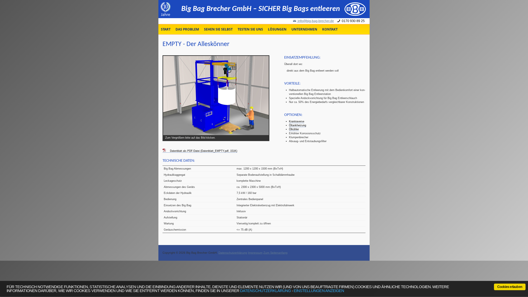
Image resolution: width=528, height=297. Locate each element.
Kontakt (330, 29)
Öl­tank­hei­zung (297, 125)
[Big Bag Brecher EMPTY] (216, 95)
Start (166, 29)
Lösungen (277, 29)
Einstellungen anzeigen (319, 290)
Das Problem (187, 29)
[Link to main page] (355, 9)
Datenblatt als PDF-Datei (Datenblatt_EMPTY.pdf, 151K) (203, 150)
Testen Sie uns (250, 29)
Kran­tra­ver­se (296, 121)
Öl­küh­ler (294, 129)
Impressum (255, 252)
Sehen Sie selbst (218, 29)
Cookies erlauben (509, 287)
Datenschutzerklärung (265, 290)
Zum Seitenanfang (275, 252)
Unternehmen (304, 29)
